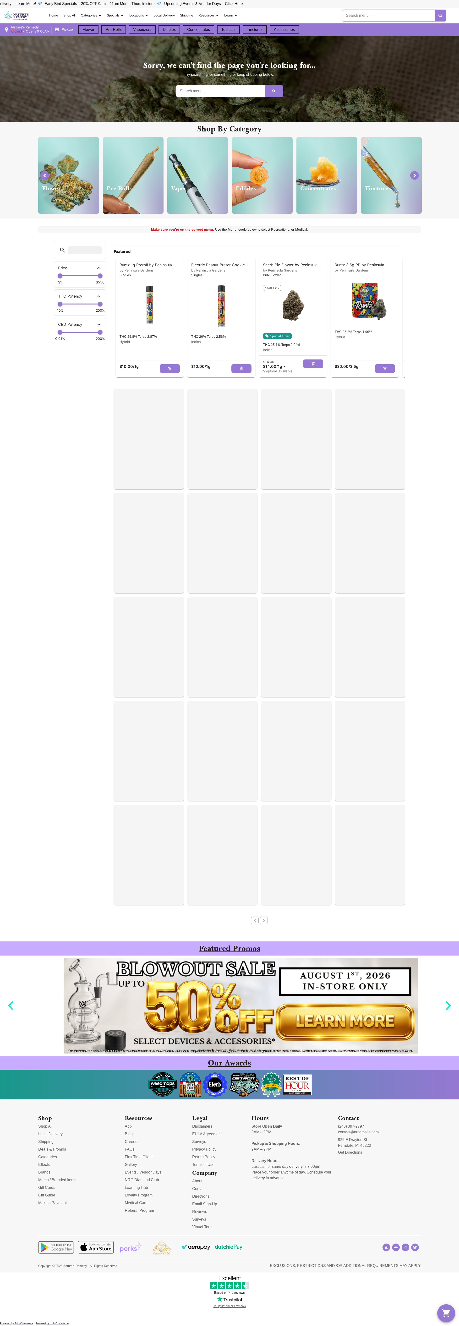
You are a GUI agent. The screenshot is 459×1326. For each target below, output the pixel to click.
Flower (88, 29)
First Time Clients (139, 1157)
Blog (129, 1134)
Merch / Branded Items (57, 1180)
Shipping (186, 15)
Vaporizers (142, 29)
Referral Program (139, 1210)
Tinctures (254, 29)
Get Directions (350, 1152)
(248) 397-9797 (351, 1126)
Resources (206, 15)
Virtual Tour (202, 1227)
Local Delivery (164, 15)
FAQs (129, 1149)
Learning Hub (136, 1187)
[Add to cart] (170, 368)
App (128, 1126)
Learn (228, 15)
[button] (39, 29)
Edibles (169, 29)
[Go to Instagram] (405, 1247)
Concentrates (198, 29)
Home (53, 15)
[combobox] (275, 364)
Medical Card (136, 1203)
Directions (200, 1196)
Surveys (199, 1142)
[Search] (440, 15)
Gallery (131, 1165)
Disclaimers (202, 1126)
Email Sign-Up (204, 1204)
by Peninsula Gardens (136, 270)
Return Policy (203, 1157)
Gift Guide (46, 1195)
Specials (113, 15)
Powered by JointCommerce (16, 1323)
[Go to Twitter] (415, 1247)
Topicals (228, 29)
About (197, 1181)
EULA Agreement (207, 1134)
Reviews (199, 1212)
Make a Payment (52, 1203)
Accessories (284, 29)
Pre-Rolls (114, 29)
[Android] (396, 1247)
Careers (131, 1142)
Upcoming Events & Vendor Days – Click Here (111, 4)
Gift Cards (46, 1187)
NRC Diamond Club (142, 1180)
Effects (44, 1165)
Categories (89, 15)
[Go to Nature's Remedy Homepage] (16, 15)
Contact (198, 1189)
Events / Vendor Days (143, 1172)
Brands (44, 1172)
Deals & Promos (52, 1149)
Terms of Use (203, 1165)
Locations (136, 15)
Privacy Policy (204, 1149)
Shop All (69, 15)
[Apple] (386, 1247)
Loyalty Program (139, 1195)
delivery (296, 1166)
